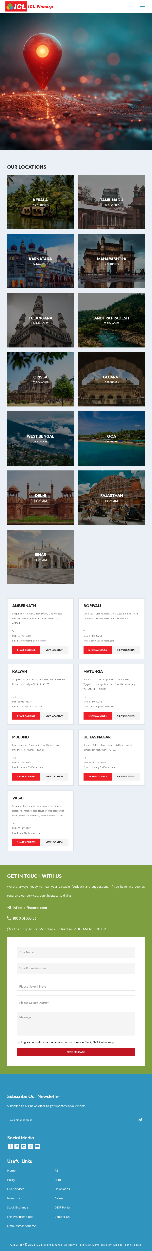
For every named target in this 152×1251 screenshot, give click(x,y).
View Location (54, 650)
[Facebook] (10, 1146)
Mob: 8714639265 (21, 762)
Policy (11, 1180)
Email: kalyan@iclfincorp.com (27, 706)
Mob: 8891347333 (21, 701)
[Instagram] (30, 1146)
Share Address (26, 650)
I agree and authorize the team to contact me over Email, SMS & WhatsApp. (68, 1042)
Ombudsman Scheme (21, 1226)
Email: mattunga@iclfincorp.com (100, 706)
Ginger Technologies (127, 1244)
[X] (16, 1146)
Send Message (76, 1052)
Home (11, 1170)
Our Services (16, 1189)
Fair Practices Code (20, 1217)
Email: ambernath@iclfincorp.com (29, 640)
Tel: (14, 631)
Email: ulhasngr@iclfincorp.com (99, 767)
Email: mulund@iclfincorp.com (27, 767)
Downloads (62, 1189)
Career (59, 1198)
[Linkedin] (23, 1146)
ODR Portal (62, 1207)
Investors (13, 1198)
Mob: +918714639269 (95, 762)
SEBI (58, 1180)
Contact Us (62, 1217)
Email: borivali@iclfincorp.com (99, 640)
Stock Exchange (17, 1207)
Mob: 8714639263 (93, 701)
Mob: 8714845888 (21, 636)
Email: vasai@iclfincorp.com (26, 833)
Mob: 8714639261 (93, 636)
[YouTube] (37, 1146)
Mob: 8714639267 (21, 828)
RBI (57, 1170)
